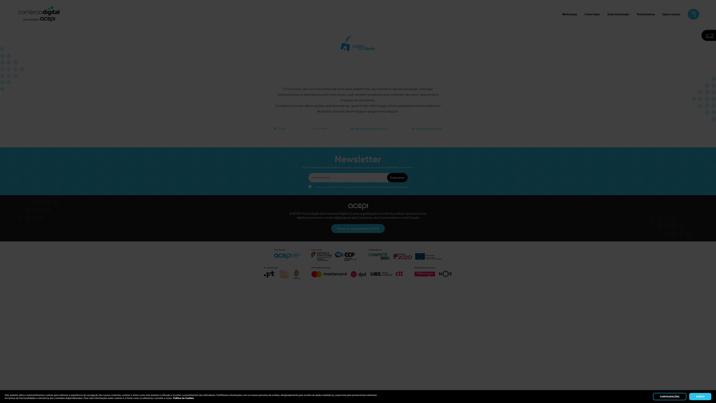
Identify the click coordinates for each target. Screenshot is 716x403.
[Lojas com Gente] (358, 68)
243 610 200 (320, 128)
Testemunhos (646, 14)
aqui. (406, 187)
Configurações (669, 396)
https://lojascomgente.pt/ (428, 128)
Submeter (397, 177)
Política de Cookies (183, 398)
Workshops (569, 14)
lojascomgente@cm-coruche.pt (370, 128)
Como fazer (592, 14)
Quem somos (671, 14)
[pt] (39, 14)
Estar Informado (618, 14)
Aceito (700, 396)
